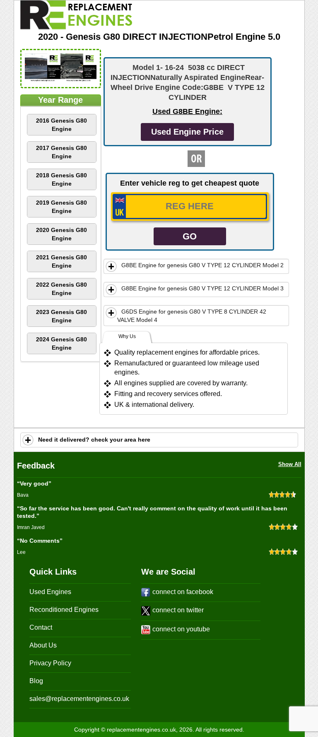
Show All (289, 464)
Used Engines (50, 591)
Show (111, 266)
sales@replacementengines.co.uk (79, 698)
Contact (40, 627)
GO (190, 236)
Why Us (127, 336)
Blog (36, 680)
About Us (43, 645)
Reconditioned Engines (64, 609)
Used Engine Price (187, 131)
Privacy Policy (50, 663)
